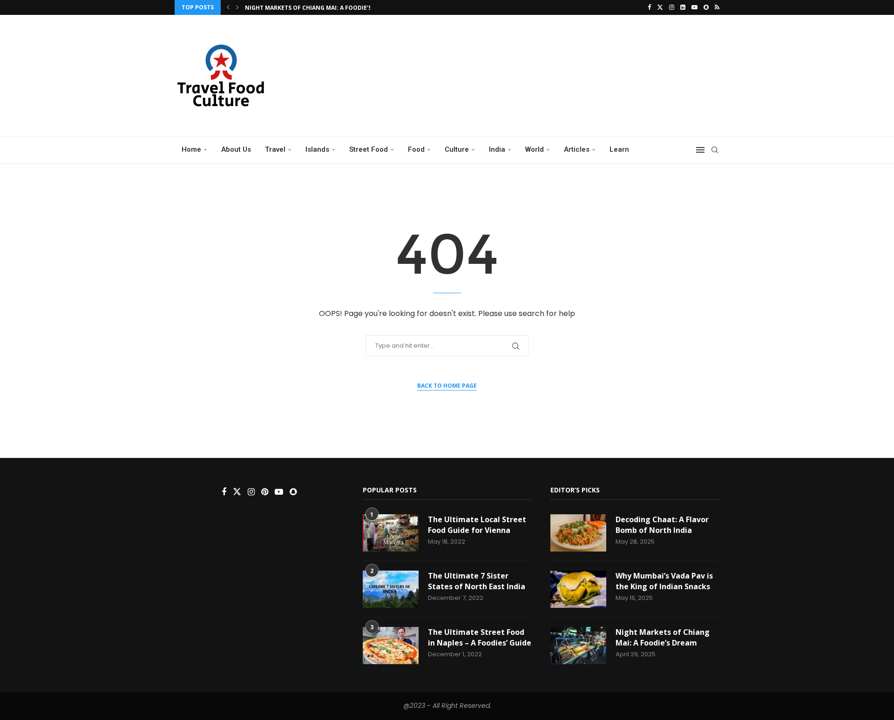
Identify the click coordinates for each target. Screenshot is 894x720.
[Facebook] (649, 7)
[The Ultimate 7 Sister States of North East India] (391, 589)
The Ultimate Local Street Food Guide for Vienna (477, 524)
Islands (317, 149)
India (497, 149)
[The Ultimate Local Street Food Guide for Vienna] (391, 533)
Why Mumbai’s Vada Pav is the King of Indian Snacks (664, 581)
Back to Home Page (447, 386)
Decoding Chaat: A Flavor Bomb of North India (662, 524)
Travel (275, 149)
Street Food (368, 149)
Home (191, 149)
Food (416, 149)
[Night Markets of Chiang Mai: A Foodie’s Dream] (578, 645)
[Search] (714, 149)
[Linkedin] (682, 7)
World (534, 149)
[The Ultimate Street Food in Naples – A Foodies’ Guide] (391, 645)
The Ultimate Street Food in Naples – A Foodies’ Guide (479, 637)
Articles (576, 149)
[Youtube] (694, 7)
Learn (619, 149)
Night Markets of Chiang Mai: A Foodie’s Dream (319, 8)
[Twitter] (660, 7)
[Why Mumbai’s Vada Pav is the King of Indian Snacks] (578, 589)
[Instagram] (671, 7)
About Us (236, 149)
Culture (457, 149)
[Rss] (717, 7)
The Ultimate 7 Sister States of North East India (476, 581)
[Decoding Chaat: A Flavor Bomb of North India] (578, 533)
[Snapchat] (706, 7)
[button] (228, 7)
